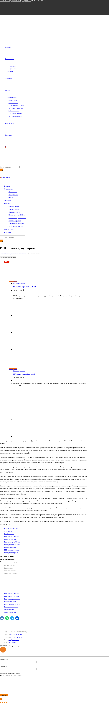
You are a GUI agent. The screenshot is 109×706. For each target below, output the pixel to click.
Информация (13, 195)
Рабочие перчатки (15, 221)
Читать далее (13, 281)
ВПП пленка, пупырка (16, 223)
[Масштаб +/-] (0, 702)
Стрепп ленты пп (14, 212)
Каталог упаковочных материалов (15, 254)
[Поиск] (1, 169)
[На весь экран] (2, 702)
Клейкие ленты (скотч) (11, 536)
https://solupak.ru (13, 642)
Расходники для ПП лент (17, 218)
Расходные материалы (16, 226)
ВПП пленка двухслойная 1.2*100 (24, 287)
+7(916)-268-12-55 (16, 1)
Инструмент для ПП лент (17, 215)
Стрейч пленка (14, 206)
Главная (2, 254)
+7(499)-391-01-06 (5, 1)
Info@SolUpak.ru (26, 1)
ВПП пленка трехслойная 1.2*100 (24, 374)
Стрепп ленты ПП (10, 539)
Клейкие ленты (14, 209)
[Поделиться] (4, 702)
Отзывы (11, 197)
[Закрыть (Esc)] (6, 702)
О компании (13, 192)
